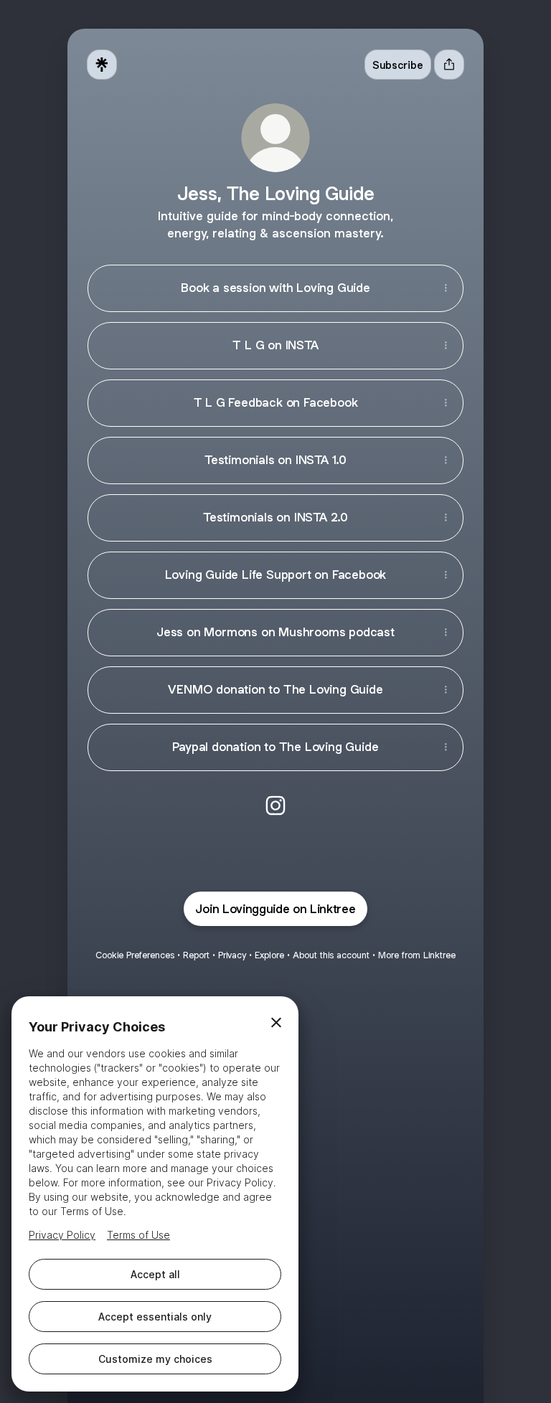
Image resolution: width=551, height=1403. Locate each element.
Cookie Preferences (134, 955)
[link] (275, 805)
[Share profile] (449, 64)
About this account (331, 955)
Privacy (232, 955)
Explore (269, 955)
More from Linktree (417, 955)
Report (196, 955)
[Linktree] (102, 64)
